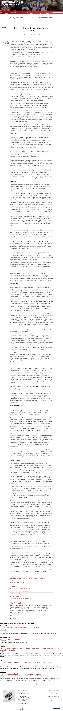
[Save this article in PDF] (4, 42)
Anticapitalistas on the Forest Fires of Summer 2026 (20, 627)
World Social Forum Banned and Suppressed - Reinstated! (22, 639)
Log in (20, 709)
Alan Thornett (38, 34)
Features (15, 12)
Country (12, 615)
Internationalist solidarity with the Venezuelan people (20, 674)
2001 (26, 17)
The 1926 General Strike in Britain (19, 596)
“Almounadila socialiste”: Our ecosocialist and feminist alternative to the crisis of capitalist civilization (31, 649)
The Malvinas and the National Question (21, 588)
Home (1, 12)
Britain (12, 586)
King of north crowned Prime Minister (20, 591)
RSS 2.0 (30, 709)
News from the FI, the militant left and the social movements (17, 623)
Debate (12, 12)
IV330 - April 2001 (32, 17)
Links (27, 12)
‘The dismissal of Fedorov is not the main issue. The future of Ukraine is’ (28, 662)
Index (36, 12)
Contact (25, 709)
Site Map (15, 709)
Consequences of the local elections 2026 (21, 598)
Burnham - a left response (17, 593)
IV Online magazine (19, 17)
